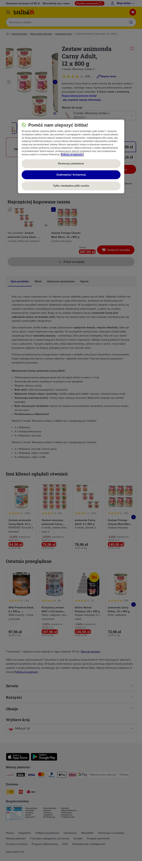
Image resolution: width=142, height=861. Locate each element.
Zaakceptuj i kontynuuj (71, 174)
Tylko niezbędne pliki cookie (71, 185)
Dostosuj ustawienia (71, 163)
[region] (71, 156)
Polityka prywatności (72, 154)
